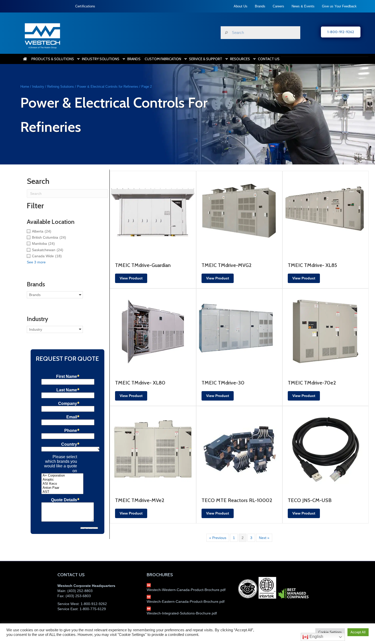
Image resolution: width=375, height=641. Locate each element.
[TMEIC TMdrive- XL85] (325, 214)
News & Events (303, 6)
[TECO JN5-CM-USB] (325, 449)
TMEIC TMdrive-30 (223, 383)
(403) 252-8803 (80, 591)
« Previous (217, 538)
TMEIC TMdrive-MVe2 (139, 500)
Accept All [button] (358, 632)
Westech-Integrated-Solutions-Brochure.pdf (182, 613)
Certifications (85, 6)
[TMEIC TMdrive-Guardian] (153, 214)
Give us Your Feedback (339, 6)
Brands (260, 6)
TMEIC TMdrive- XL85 (312, 265)
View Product (131, 278)
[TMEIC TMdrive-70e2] (325, 331)
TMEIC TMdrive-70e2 (312, 383)
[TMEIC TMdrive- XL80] (153, 331)
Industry (38, 86)
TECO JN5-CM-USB (310, 500)
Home (24, 86)
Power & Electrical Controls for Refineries (107, 86)
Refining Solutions (60, 86)
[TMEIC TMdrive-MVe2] (153, 449)
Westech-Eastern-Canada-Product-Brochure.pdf (185, 601)
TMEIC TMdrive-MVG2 (227, 265)
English (315, 636)
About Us (240, 6)
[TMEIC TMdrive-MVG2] (239, 214)
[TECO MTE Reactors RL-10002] (239, 449)
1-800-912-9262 (94, 604)
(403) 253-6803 (78, 596)
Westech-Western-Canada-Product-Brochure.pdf (186, 590)
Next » (264, 538)
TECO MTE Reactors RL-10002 (237, 500)
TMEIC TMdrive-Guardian (143, 265)
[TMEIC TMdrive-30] (239, 331)
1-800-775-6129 (93, 609)
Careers (278, 6)
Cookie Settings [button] (330, 632)
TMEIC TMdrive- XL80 (140, 383)
